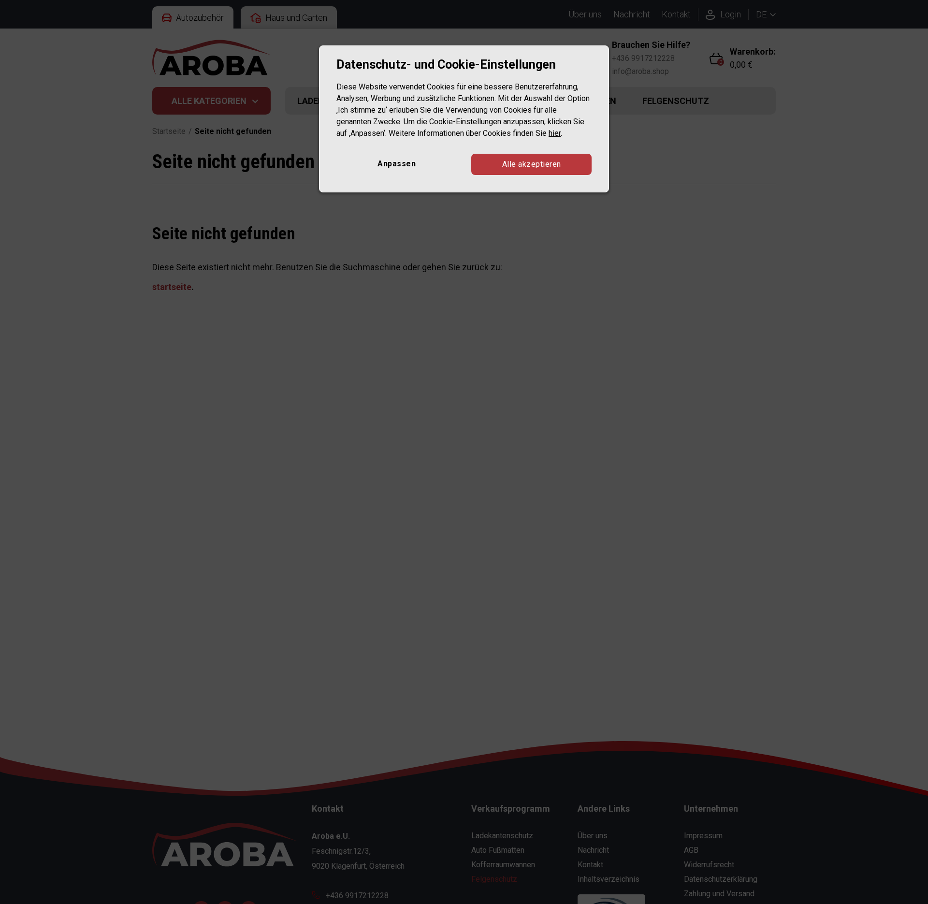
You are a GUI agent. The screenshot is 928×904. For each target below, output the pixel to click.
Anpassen (396, 163)
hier (555, 132)
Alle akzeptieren (531, 163)
